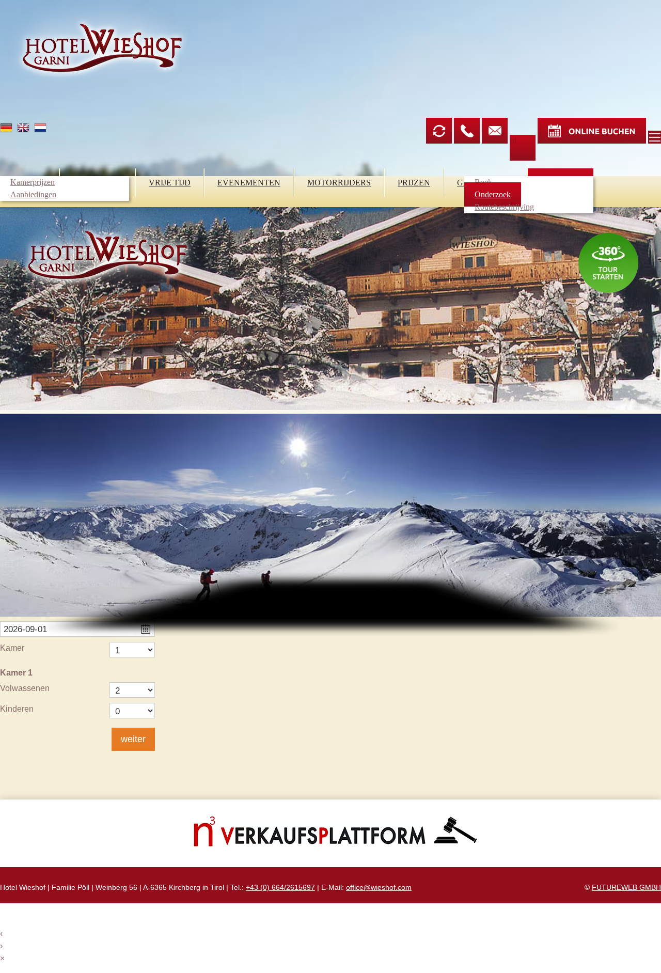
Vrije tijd (170, 182)
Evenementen (248, 182)
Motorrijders (339, 182)
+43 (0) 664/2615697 (280, 887)
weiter (133, 739)
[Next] (640, 646)
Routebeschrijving (504, 206)
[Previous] (21, 646)
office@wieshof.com (379, 887)
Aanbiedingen (33, 194)
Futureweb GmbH (626, 887)
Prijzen (414, 182)
